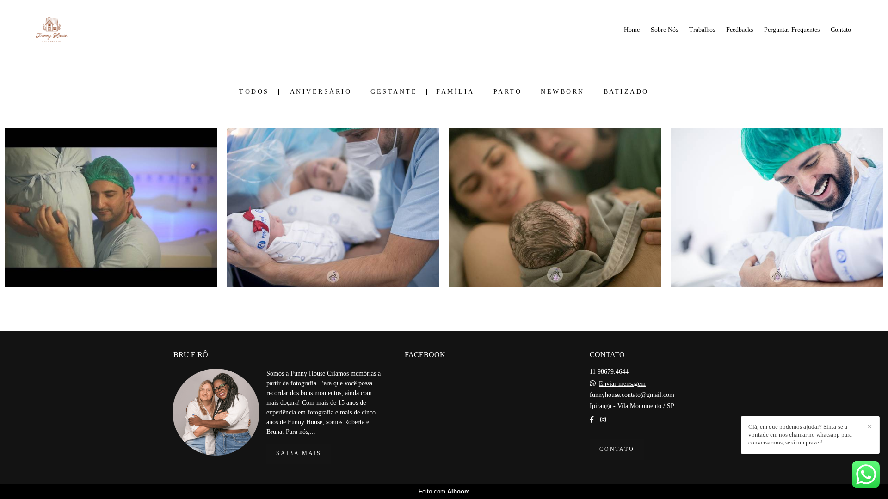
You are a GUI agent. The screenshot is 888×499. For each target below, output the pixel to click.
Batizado (626, 92)
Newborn (563, 92)
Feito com (444, 491)
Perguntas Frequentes (792, 29)
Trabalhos (702, 29)
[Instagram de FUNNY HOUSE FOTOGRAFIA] (603, 419)
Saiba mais (298, 453)
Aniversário (321, 92)
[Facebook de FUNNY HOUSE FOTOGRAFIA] (592, 419)
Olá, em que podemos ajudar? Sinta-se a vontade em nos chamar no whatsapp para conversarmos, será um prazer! (800, 434)
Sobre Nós (664, 29)
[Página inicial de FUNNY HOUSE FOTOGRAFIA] (70, 30)
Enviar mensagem (622, 384)
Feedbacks (739, 29)
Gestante (393, 92)
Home (632, 29)
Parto (507, 92)
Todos (254, 92)
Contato (841, 29)
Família (455, 92)
